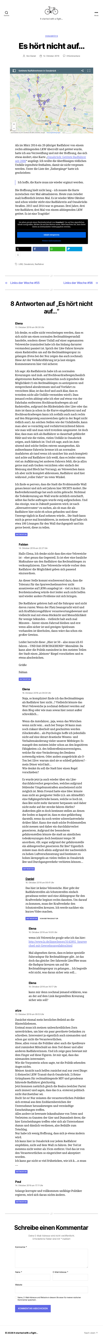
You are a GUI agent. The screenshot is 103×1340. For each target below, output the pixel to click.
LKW (21, 264)
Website (18, 1284)
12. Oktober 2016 (51, 56)
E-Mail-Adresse (60, 1272)
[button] (23, 249)
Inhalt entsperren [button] (51, 235)
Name (18, 1272)
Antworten (21, 534)
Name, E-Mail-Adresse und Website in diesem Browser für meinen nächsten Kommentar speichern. (49, 1298)
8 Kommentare (73, 56)
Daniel (33, 56)
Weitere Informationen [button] (51, 241)
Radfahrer (39, 264)
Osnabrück (51, 36)
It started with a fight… (26, 1333)
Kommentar (21, 1247)
